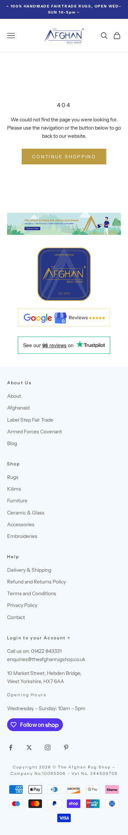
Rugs (12, 477)
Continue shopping (64, 156)
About (14, 396)
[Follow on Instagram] (47, 747)
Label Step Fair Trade (30, 420)
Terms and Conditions (31, 593)
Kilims (14, 489)
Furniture (17, 500)
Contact (16, 617)
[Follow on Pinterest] (66, 747)
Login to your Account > (38, 637)
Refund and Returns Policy (36, 581)
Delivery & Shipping (29, 570)
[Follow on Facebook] (10, 747)
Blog (12, 443)
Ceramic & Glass (25, 512)
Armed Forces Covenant (34, 431)
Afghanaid (18, 408)
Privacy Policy (22, 605)
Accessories (20, 524)
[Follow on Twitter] (29, 747)
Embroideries (22, 536)
